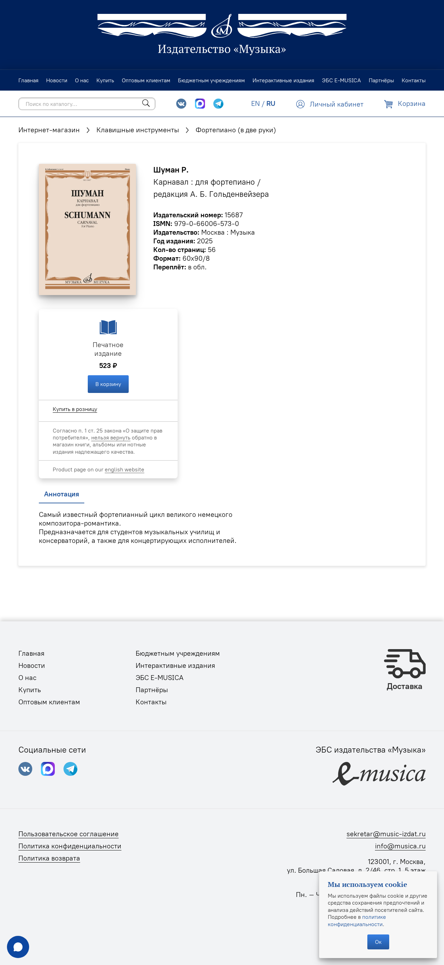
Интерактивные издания (175, 665)
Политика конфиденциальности (69, 846)
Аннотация (61, 494)
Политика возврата (49, 858)
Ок (378, 941)
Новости (31, 665)
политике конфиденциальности (357, 920)
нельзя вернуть (110, 437)
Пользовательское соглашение (68, 834)
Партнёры (152, 690)
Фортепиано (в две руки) (236, 130)
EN (255, 103)
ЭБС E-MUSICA (159, 677)
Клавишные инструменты (137, 130)
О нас (27, 677)
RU (270, 103)
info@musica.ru (400, 846)
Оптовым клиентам (49, 702)
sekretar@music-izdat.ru (386, 834)
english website (124, 469)
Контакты (151, 702)
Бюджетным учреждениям (178, 653)
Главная (31, 653)
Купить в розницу (75, 408)
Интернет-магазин (49, 130)
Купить (29, 690)
